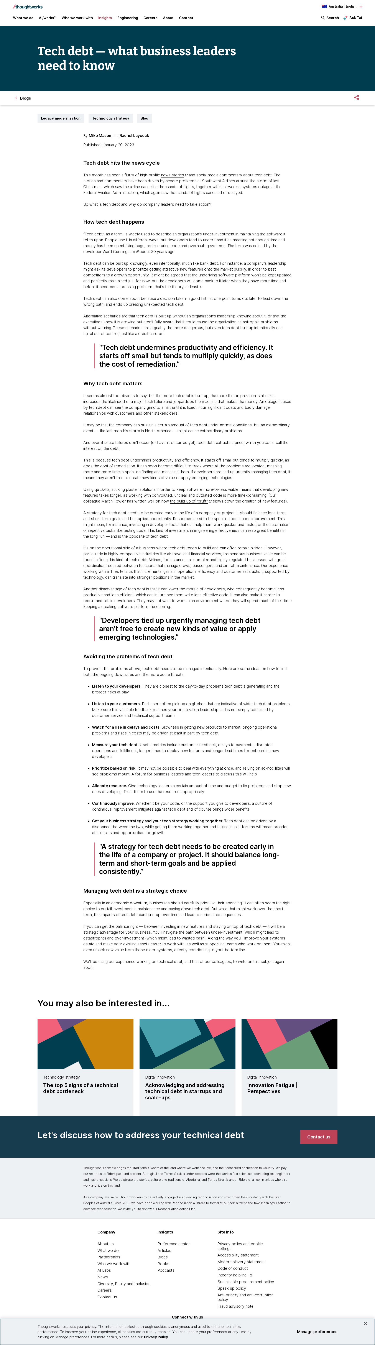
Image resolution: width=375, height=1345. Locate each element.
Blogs (163, 1257)
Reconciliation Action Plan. (177, 1209)
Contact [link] (186, 18)
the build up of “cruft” (189, 501)
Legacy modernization (61, 118)
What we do (108, 1250)
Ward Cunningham (119, 251)
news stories (172, 175)
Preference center (174, 1244)
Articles (164, 1250)
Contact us (107, 1297)
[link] (318, 1137)
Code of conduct (232, 1268)
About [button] (168, 18)
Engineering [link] (127, 18)
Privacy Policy (156, 1337)
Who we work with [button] (77, 18)
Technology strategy (110, 118)
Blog (144, 118)
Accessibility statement (238, 1255)
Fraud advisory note (235, 1306)
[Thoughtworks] (28, 5)
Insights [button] (105, 18)
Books (163, 1263)
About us (105, 1244)
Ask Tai (355, 17)
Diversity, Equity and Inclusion (123, 1283)
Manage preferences (317, 1331)
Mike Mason (100, 135)
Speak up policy (231, 1288)
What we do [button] (23, 18)
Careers (104, 1290)
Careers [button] (150, 18)
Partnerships (108, 1257)
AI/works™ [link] (47, 18)
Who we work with (113, 1263)
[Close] (365, 1323)
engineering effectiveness (216, 530)
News (102, 1277)
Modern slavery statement (241, 1262)
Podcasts (166, 1270)
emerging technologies (212, 477)
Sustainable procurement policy (245, 1281)
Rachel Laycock (134, 135)
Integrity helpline (232, 1275)
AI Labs (104, 1270)
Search (332, 18)
